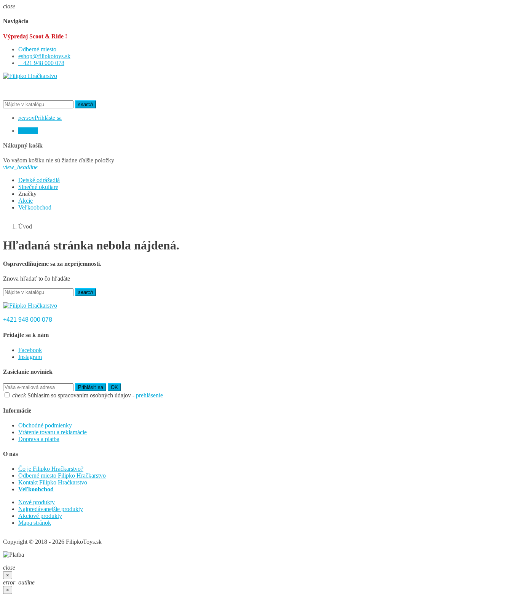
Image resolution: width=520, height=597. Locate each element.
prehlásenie (149, 395)
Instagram (30, 357)
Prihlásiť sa (90, 387)
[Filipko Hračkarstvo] (30, 76)
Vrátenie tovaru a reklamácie (52, 432)
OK (114, 387)
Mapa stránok (34, 522)
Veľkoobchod (36, 489)
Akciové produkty (40, 516)
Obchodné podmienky (45, 425)
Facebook (30, 350)
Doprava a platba (38, 439)
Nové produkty (36, 502)
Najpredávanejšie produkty (50, 509)
